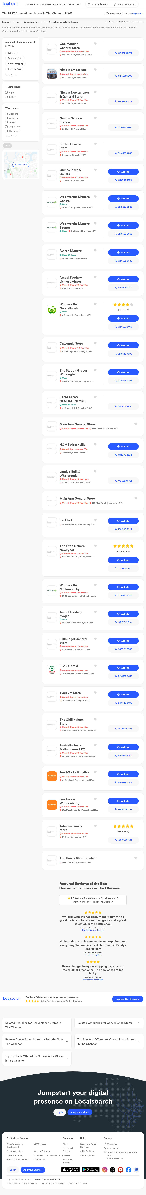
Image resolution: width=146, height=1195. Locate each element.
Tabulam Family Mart (73, 909)
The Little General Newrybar (73, 888)
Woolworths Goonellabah (73, 926)
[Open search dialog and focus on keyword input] (5, 18)
